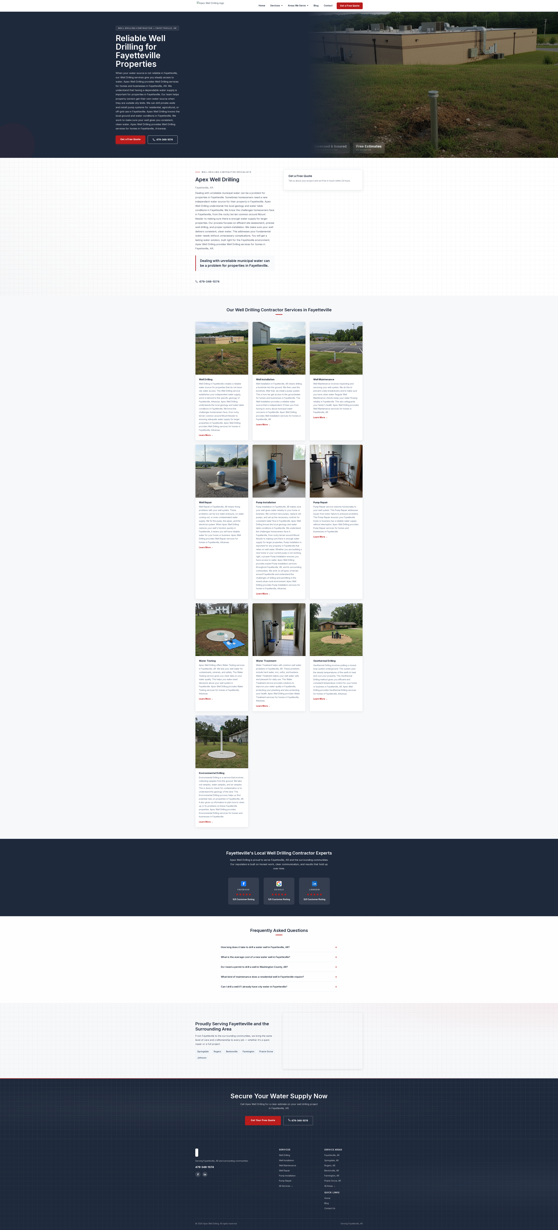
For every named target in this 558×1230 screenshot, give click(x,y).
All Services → (286, 1186)
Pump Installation (287, 1175)
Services (275, 5)
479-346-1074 (164, 139)
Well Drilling (284, 1155)
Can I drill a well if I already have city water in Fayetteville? (279, 987)
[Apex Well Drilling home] (210, 6)
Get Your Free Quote (263, 1120)
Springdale (203, 1051)
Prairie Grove (266, 1051)
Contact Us (329, 1208)
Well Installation (286, 1160)
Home (262, 5)
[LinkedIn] (205, 1174)
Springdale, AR (331, 1160)
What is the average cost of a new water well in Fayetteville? (279, 957)
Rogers (217, 1051)
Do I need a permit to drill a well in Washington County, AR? (279, 967)
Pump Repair (285, 1180)
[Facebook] (198, 1174)
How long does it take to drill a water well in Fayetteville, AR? (279, 947)
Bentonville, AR (331, 1170)
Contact (328, 5)
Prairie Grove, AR (332, 1180)
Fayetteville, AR (331, 1155)
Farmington (248, 1051)
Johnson (201, 1057)
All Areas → (329, 1186)
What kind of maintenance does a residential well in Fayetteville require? (279, 977)
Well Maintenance (287, 1165)
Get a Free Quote (350, 5)
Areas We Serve (297, 5)
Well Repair (284, 1170)
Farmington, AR (331, 1175)
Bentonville (232, 1051)
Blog (316, 5)
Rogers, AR (329, 1165)
